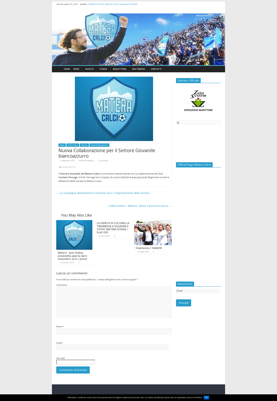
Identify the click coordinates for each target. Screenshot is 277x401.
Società (89, 69)
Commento (61, 284)
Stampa (84, 145)
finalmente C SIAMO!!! (149, 248)
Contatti (156, 69)
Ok (206, 398)
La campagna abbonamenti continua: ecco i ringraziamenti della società (102, 193)
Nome (60, 326)
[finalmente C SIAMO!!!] (153, 221)
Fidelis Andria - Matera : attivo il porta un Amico (140, 206)
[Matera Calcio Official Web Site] (138, 39)
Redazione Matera (86, 160)
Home (67, 69)
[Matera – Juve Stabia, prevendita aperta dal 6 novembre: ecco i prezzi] (74, 221)
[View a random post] (218, 69)
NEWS (76, 69)
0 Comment (103, 160)
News (62, 145)
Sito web (60, 358)
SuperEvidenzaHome (99, 145)
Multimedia (138, 69)
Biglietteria (119, 69)
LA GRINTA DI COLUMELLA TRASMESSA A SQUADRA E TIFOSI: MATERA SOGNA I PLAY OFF (113, 227)
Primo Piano (73, 145)
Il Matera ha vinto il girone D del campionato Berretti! (112, 4)
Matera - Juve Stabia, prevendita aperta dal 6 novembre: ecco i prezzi (72, 256)
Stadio (103, 69)
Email (59, 342)
